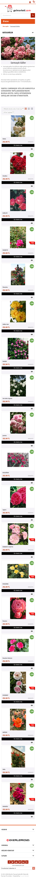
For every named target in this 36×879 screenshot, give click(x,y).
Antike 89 (5, 213)
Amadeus (5, 176)
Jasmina (5, 435)
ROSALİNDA (5, 584)
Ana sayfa (5, 26)
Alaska (4, 139)
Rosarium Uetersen (7, 658)
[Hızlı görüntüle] (32, 149)
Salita (4, 769)
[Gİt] (33, 868)
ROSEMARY (5, 695)
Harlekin (5, 361)
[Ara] (33, 15)
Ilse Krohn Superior (7, 398)
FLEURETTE (5, 250)
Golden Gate (6, 324)
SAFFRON (5, 732)
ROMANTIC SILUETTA (8, 547)
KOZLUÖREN (6, 473)
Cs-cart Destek (24, 876)
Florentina (5, 287)
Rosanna (5, 621)
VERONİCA (5, 806)
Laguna (4, 510)
